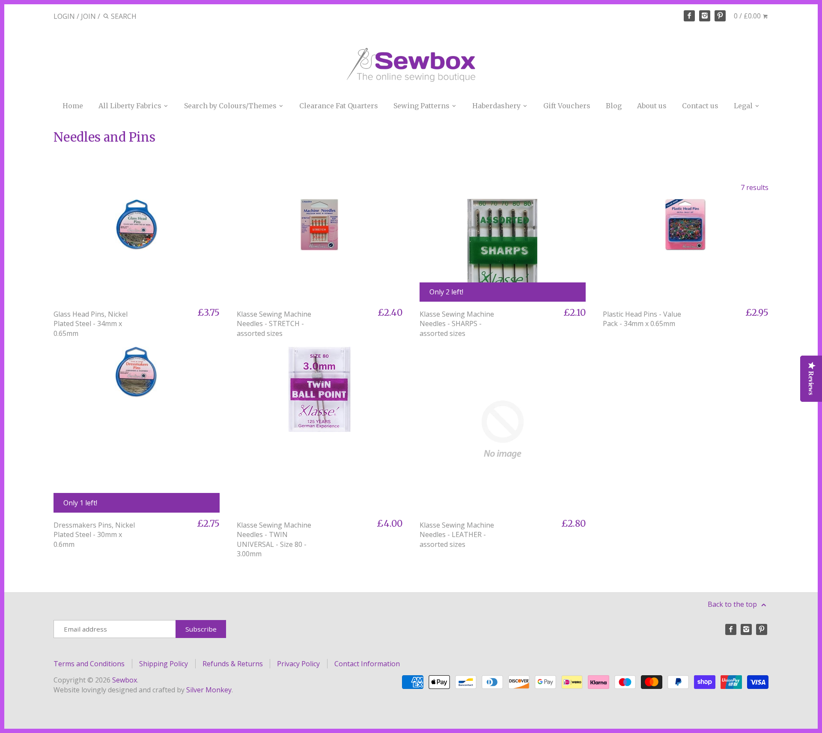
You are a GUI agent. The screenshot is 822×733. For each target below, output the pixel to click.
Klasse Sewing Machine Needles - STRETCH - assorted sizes (274, 323)
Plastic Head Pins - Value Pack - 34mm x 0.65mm (642, 318)
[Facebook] (689, 15)
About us (652, 105)
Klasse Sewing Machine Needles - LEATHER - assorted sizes (457, 534)
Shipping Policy (163, 663)
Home (73, 105)
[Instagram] (704, 15)
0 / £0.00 (748, 16)
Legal (744, 105)
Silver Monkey (209, 689)
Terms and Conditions (89, 663)
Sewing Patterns (422, 105)
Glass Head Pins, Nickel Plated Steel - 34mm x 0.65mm (91, 323)
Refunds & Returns (233, 663)
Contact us (700, 105)
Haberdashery (497, 105)
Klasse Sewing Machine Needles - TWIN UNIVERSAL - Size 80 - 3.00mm (274, 539)
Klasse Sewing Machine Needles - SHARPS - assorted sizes (457, 323)
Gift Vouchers (566, 105)
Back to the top (733, 604)
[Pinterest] (720, 15)
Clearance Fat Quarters (338, 105)
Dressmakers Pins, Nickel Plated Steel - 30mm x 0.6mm (94, 534)
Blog (614, 105)
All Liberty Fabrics (130, 105)
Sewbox (124, 680)
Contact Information (367, 663)
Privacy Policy (298, 663)
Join (88, 16)
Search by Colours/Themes (231, 105)
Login (64, 16)
